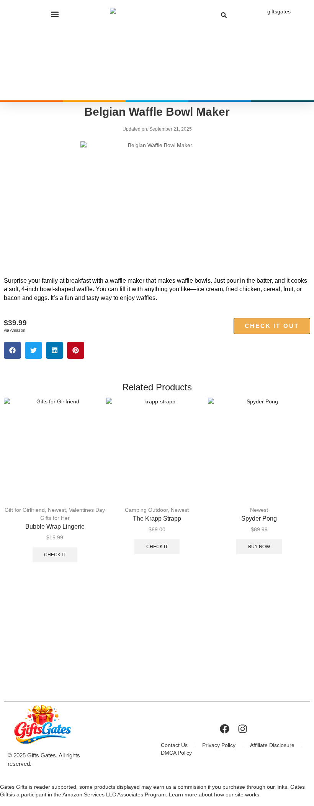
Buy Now (259, 546)
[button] (55, 14)
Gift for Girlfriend (25, 510)
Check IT (54, 554)
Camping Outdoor (146, 510)
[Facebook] (224, 729)
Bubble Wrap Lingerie (55, 526)
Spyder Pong (259, 518)
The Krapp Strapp (157, 518)
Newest (57, 510)
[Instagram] (242, 729)
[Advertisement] (157, 639)
